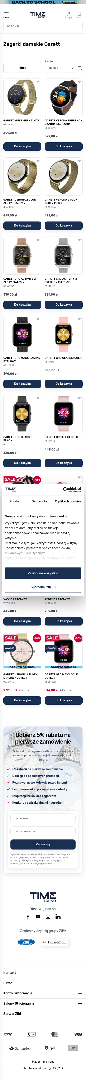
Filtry (22, 68)
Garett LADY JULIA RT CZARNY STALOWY (18, 597)
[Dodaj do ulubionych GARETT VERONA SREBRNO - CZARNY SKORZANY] (79, 81)
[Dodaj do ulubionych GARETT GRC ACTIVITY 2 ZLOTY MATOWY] (38, 240)
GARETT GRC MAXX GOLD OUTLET (61, 676)
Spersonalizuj (41, 586)
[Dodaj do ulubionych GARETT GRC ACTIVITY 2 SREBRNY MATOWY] (79, 240)
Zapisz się (43, 844)
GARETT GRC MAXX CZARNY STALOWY (21, 359)
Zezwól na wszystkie (43, 573)
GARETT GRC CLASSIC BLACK (17, 438)
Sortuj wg (49, 61)
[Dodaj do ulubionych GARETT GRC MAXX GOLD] (79, 398)
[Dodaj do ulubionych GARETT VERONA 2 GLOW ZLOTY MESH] (79, 160)
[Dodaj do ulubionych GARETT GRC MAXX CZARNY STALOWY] (38, 319)
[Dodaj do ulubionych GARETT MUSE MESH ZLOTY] (38, 81)
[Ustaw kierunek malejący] (80, 68)
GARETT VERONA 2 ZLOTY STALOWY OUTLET (20, 676)
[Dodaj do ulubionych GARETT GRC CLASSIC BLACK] (38, 398)
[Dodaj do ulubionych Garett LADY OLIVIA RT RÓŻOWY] (79, 477)
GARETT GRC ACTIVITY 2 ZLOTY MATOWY (19, 280)
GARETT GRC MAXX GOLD (61, 437)
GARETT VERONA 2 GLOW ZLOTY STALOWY (19, 201)
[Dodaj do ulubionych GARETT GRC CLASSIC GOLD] (79, 319)
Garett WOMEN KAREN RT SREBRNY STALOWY (61, 597)
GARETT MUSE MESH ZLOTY (21, 120)
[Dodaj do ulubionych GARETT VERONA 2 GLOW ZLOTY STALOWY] (38, 160)
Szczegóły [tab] (39, 501)
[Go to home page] (38, 15)
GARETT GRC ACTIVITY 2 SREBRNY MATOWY (61, 280)
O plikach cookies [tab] (68, 501)
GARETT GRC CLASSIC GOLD (63, 357)
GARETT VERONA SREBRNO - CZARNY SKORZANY (63, 122)
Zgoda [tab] (14, 501)
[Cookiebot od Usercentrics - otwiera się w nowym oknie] (63, 489)
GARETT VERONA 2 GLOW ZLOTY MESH (61, 201)
